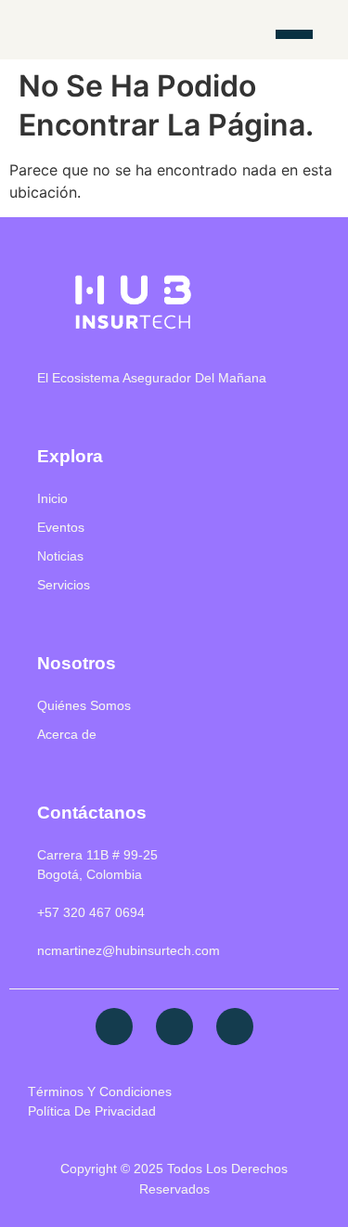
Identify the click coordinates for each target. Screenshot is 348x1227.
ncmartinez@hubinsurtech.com (128, 950)
